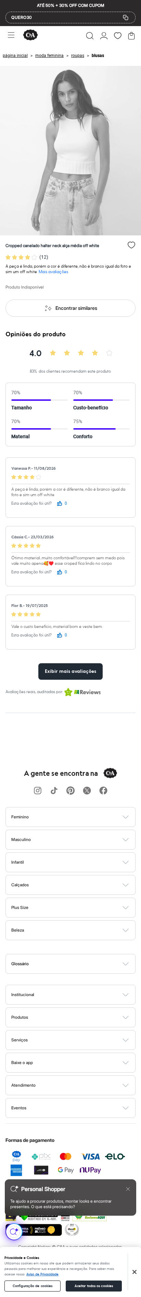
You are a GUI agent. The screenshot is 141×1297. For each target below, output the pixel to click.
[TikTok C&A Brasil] (54, 791)
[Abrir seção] (82, 817)
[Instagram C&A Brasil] (38, 791)
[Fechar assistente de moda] (128, 1189)
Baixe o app (22, 1062)
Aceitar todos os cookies (94, 1286)
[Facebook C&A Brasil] (103, 791)
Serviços (19, 1039)
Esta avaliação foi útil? (31, 503)
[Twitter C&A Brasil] (87, 791)
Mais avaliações (53, 271)
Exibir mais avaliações (70, 671)
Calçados (20, 884)
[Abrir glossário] (79, 964)
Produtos (19, 1017)
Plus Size (19, 907)
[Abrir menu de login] (104, 36)
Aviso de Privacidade (42, 1274)
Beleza (17, 930)
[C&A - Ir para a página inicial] (30, 35)
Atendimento (23, 1085)
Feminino (20, 816)
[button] (90, 36)
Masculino (21, 839)
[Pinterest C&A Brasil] (70, 791)
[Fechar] (134, 1272)
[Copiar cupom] (125, 17)
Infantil (17, 862)
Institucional (22, 994)
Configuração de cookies (32, 1286)
